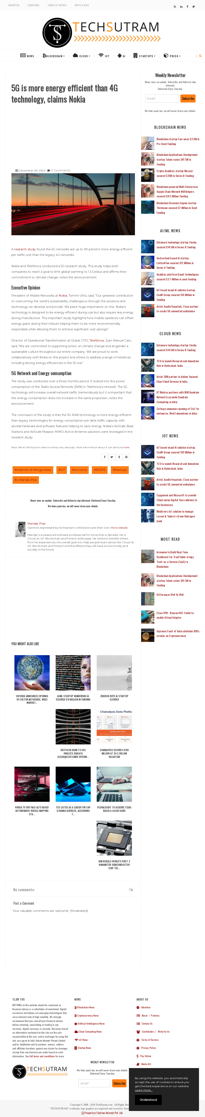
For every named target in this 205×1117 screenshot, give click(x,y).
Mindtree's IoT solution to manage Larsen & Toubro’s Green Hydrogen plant (176, 516)
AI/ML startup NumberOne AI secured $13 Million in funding (73, 697)
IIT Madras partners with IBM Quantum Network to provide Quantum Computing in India (178, 397)
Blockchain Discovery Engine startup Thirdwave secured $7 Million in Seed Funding (177, 208)
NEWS (30, 56)
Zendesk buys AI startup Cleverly (114, 697)
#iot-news (79, 470)
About (143, 1015)
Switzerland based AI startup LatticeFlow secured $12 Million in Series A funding (175, 263)
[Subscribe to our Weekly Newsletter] (161, 98)
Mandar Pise (36, 523)
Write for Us (164, 1031)
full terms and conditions (42, 1056)
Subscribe (33, 5)
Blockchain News (85, 1007)
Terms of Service (57, 5)
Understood (148, 1100)
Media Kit (145, 1064)
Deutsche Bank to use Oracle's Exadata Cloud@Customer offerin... (73, 753)
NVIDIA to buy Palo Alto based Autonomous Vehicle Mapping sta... (32, 811)
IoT (107, 56)
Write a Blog (82, 5)
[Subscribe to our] (175, 7)
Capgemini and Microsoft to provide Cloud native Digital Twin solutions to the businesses (177, 500)
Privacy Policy (147, 1047)
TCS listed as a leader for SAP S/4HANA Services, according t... (73, 811)
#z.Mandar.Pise (26, 480)
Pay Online (144, 1056)
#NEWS (100, 470)
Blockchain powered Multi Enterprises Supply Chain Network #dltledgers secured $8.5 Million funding (177, 191)
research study (25, 249)
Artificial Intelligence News (91, 1023)
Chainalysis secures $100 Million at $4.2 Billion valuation (114, 753)
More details (119, 527)
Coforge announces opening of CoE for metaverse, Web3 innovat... (32, 699)
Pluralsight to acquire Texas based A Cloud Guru (114, 809)
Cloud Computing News (90, 1031)
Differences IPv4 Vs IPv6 (170, 594)
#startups (120, 470)
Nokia (63, 295)
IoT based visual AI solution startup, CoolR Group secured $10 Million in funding (176, 295)
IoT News (83, 1039)
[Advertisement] (73, 134)
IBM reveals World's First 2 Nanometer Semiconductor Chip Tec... (114, 865)
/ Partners (154, 1015)
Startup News (84, 1047)
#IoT (61, 470)
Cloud (83, 56)
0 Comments (60, 170)
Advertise (13, 5)
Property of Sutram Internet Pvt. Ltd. (103, 1113)
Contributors (147, 1031)
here (126, 447)
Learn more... (144, 1090)
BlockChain (54, 56)
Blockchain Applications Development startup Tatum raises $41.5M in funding (177, 159)
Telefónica (96, 340)
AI (124, 56)
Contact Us (146, 1023)
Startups (145, 56)
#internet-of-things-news (33, 470)
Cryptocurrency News (88, 1015)
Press (174, 56)
